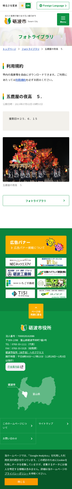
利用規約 (21, 80)
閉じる (21, 481)
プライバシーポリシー (17, 473)
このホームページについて (15, 425)
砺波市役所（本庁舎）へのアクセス (25, 352)
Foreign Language (53, 5)
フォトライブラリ (30, 48)
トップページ (9, 48)
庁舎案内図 (14, 366)
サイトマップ (46, 423)
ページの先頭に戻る (36, 313)
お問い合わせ (10, 438)
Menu (63, 19)
